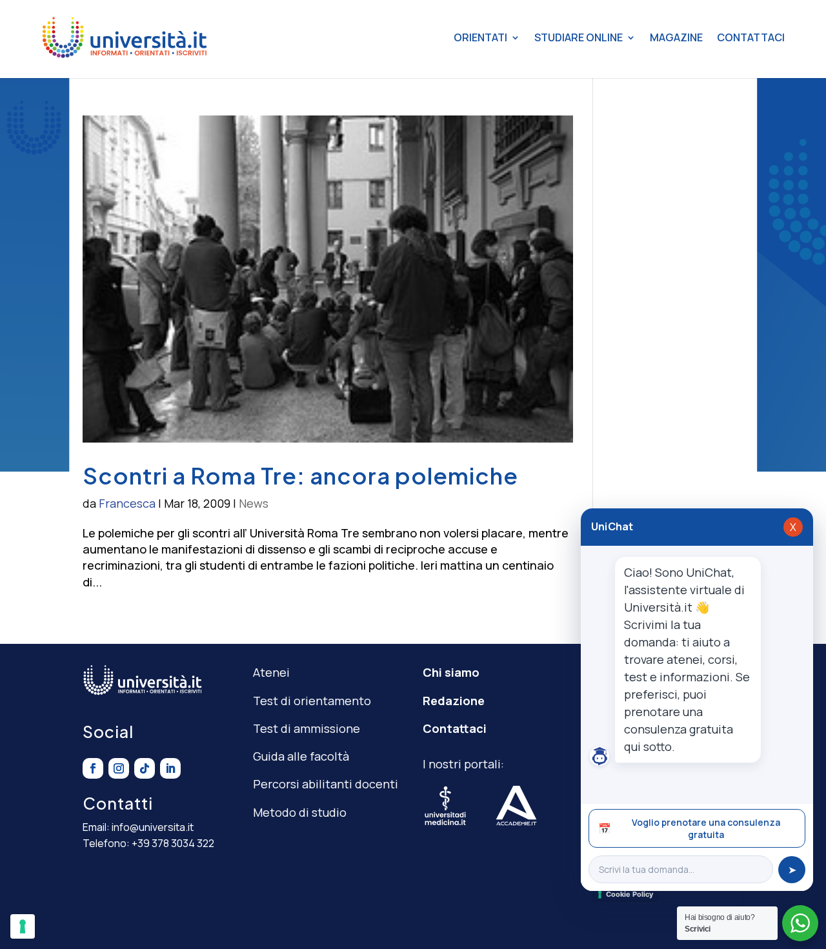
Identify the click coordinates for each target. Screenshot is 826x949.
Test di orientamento (312, 700)
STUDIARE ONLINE (578, 37)
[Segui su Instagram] (118, 768)
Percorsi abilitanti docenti (325, 784)
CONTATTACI (751, 37)
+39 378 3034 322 (173, 843)
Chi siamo (451, 672)
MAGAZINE (676, 37)
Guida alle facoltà (301, 756)
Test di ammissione (306, 728)
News (253, 503)
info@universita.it (153, 827)
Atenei (271, 672)
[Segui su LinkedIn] (170, 768)
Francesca (127, 503)
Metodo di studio (300, 812)
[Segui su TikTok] (144, 768)
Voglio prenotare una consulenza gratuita (689, 828)
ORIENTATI (480, 37)
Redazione (454, 700)
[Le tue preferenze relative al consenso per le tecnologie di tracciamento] (22, 926)
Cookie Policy (629, 894)
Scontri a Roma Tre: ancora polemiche (300, 475)
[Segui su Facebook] (93, 768)
